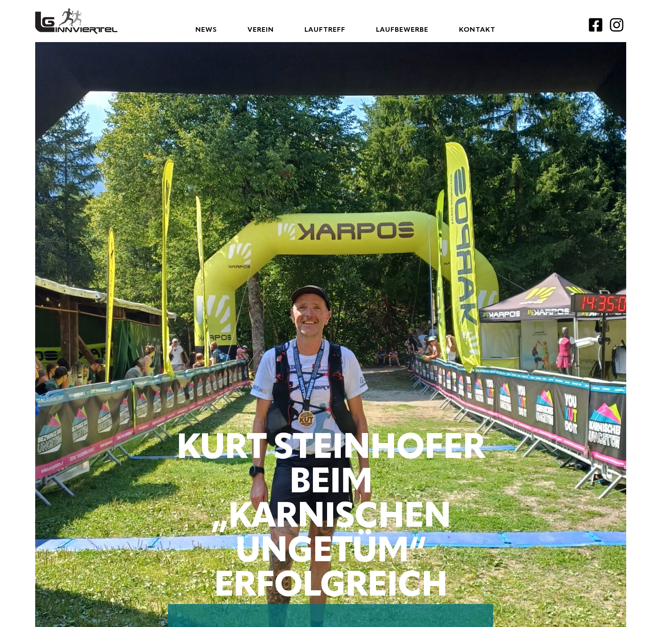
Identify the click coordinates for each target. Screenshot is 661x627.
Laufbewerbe (402, 29)
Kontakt (477, 29)
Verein (260, 29)
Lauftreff (324, 29)
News (206, 29)
